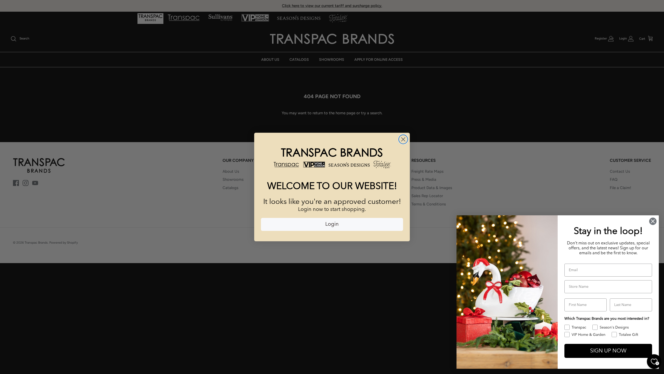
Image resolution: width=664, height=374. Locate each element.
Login (332, 224)
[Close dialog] (403, 139)
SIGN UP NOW (608, 351)
